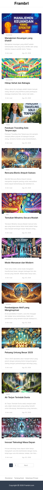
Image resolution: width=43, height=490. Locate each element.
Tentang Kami (19, 478)
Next (26, 465)
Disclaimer (9, 478)
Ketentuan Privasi (32, 478)
